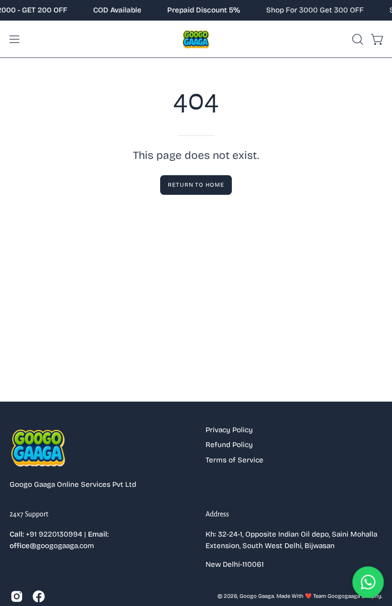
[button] (356, 39)
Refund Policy (229, 444)
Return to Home (196, 184)
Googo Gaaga (257, 596)
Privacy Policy (229, 430)
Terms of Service (234, 460)
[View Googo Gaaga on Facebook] (39, 596)
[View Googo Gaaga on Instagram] (17, 596)
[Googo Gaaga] (196, 39)
